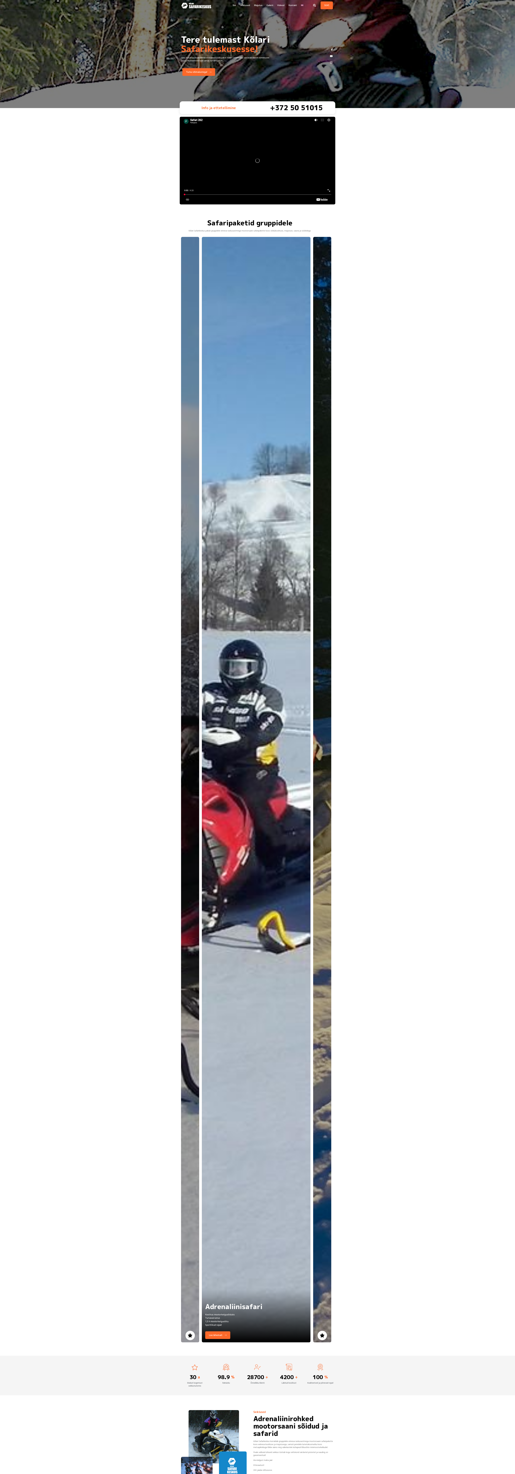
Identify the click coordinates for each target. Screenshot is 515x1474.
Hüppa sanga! (195, 1296)
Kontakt (292, 5)
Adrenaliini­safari (233, 1306)
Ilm (234, 5)
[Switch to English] (302, 5)
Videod (280, 5)
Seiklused (245, 5)
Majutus (258, 5)
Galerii (269, 5)
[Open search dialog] (314, 4)
